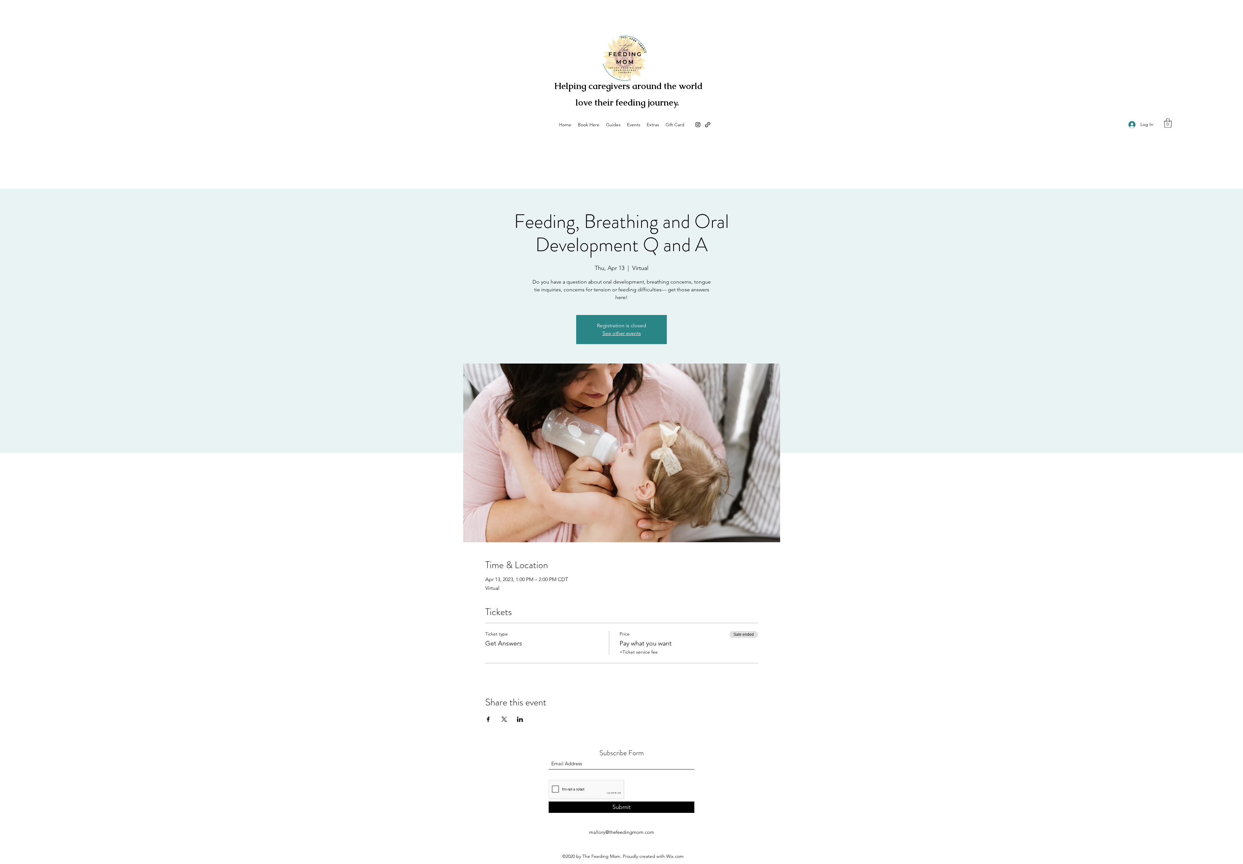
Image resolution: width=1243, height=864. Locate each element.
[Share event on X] (504, 719)
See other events (621, 333)
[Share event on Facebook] (488, 719)
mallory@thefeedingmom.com (621, 832)
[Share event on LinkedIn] (520, 719)
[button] (1168, 123)
